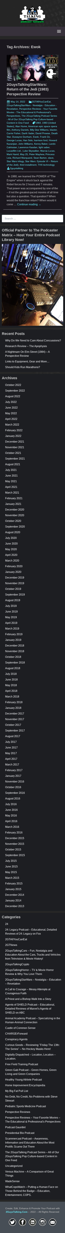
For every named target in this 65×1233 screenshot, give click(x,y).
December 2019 (14, 577)
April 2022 (11, 419)
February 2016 (13, 832)
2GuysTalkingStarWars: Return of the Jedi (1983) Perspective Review (27, 89)
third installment (28, 164)
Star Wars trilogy (15, 161)
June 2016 (11, 809)
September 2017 (15, 730)
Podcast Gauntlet (15, 1127)
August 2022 (12, 396)
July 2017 (11, 741)
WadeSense (12, 1181)
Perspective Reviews (17, 1112)
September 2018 (15, 662)
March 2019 (12, 628)
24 (6, 924)
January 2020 (13, 572)
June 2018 (11, 679)
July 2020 (11, 538)
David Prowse (43, 133)
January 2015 (13, 889)
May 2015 (11, 872)
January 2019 (13, 639)
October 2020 (13, 521)
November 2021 (14, 447)
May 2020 (11, 549)
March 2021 (12, 492)
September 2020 (15, 526)
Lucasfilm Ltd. (14, 150)
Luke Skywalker (31, 150)
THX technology (46, 164)
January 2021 (13, 504)
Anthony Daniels (20, 129)
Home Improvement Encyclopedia (25, 1085)
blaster (53, 129)
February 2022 (13, 430)
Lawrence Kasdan (27, 147)
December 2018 (14, 645)
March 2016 (12, 826)
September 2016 (15, 792)
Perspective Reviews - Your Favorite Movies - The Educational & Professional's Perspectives (32, 112)
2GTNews (11, 945)
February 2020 (13, 566)
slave (51, 157)
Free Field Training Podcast (21, 1064)
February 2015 (13, 883)
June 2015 (11, 866)
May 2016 (11, 815)
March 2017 (12, 764)
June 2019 (11, 611)
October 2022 (13, 385)
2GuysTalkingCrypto (17, 964)
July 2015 (11, 860)
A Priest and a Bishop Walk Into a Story (28, 999)
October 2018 (13, 656)
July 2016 (11, 804)
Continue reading (29, 204)
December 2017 (14, 713)
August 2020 (12, 532)
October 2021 (13, 453)
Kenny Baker (41, 143)
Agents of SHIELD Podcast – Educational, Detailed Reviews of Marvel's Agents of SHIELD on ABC (30, 1008)
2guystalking (16, 168)
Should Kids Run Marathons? (22, 367)
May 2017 (11, 753)
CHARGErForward (16, 1033)
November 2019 (14, 583)
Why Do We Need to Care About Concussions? (33, 340)
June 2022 (11, 407)
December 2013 (14, 906)
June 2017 (11, 747)
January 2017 (13, 775)
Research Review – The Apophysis (26, 346)
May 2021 (11, 481)
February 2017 (13, 770)
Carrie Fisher (13, 133)
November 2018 (14, 651)
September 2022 (15, 390)
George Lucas (14, 140)
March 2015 (12, 877)
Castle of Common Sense (20, 1028)
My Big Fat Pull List (16, 1091)
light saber (44, 147)
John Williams (25, 143)
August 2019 (12, 600)
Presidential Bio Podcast (19, 1133)
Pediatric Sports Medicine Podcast (25, 1106)
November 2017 (14, 719)
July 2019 (11, 606)
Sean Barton (40, 157)
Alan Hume (21, 126)
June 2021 (11, 475)
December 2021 (14, 441)
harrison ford (41, 140)
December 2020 (14, 509)
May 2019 (11, 617)
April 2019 (11, 622)
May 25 (24, 154)
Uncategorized (13, 1166)
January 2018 (13, 707)
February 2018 (13, 702)
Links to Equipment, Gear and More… (27, 361)
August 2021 (12, 464)
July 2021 (11, 470)
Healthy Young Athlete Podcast (23, 1079)
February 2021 (13, 498)
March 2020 (12, 560)
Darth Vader (28, 133)
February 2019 (13, 634)
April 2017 (11, 758)
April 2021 (11, 487)
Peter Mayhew (36, 154)
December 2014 (14, 894)
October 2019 (13, 589)
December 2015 (14, 838)
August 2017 (12, 736)
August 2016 (12, 798)
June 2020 (11, 543)
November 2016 (14, 781)
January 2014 (13, 900)
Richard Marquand (22, 157)
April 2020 (11, 555)
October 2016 (13, 787)
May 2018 (11, 685)
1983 (38, 122)
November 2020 (14, 515)
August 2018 (12, 668)
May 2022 (11, 413)
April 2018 (11, 690)
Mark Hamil (13, 154)
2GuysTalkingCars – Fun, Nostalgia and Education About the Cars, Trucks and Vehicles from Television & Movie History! (32, 954)
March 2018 (12, 696)
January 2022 (13, 436)
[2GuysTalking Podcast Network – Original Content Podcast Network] (33, 13)
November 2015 (14, 843)
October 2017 (13, 724)
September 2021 (15, 458)
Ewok (36, 136)
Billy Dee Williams (39, 129)
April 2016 (11, 821)
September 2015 (15, 855)
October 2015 (13, 849)
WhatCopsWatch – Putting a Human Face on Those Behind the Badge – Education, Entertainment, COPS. (31, 1191)
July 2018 (11, 673)
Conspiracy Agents (16, 1039)
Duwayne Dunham (22, 136)
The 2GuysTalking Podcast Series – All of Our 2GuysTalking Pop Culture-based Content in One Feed (32, 1156)
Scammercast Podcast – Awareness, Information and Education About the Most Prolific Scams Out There (29, 1142)
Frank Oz (45, 136)
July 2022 (11, 402)
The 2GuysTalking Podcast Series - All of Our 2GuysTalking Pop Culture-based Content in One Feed (32, 119)
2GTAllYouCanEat (41, 101)
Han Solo (28, 140)
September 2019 (15, 594)
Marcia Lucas (47, 150)
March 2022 (12, 424)
